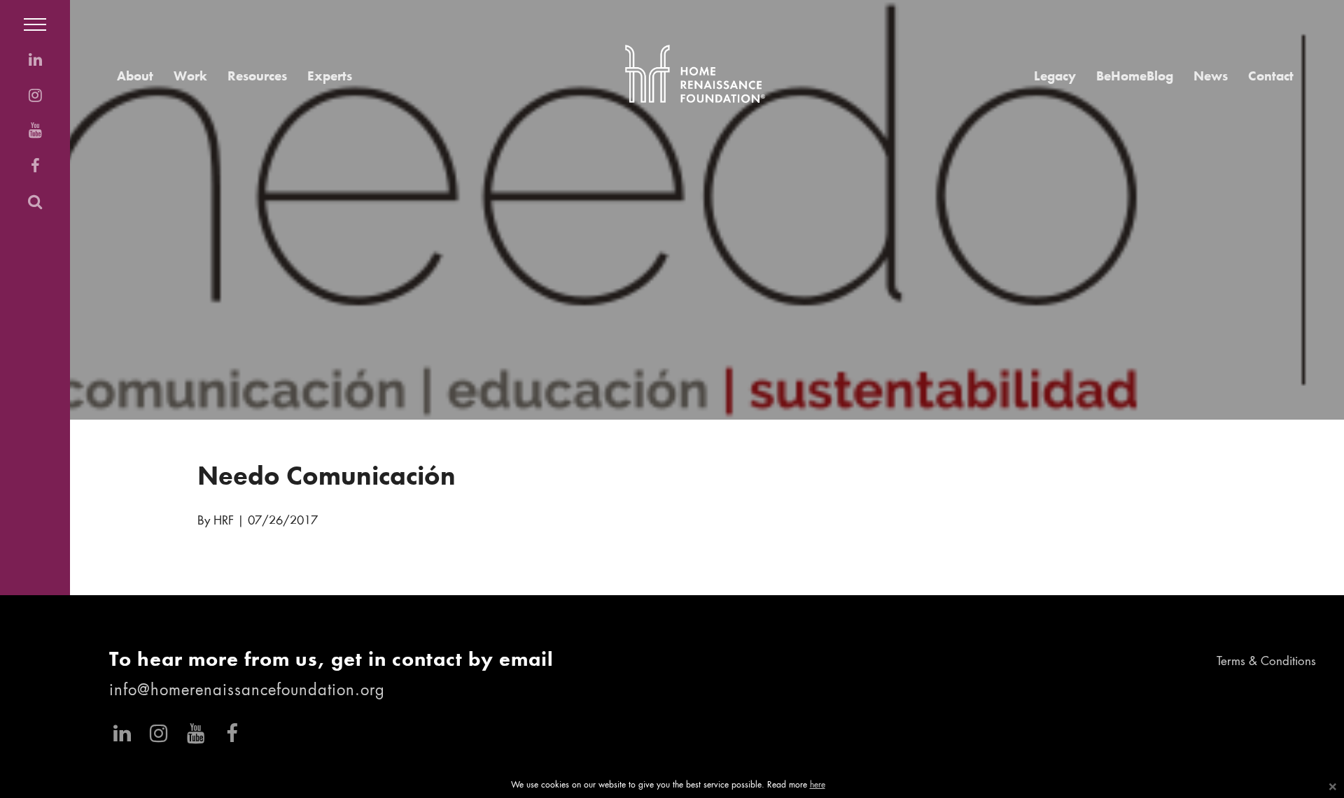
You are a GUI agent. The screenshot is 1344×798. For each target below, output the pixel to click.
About (135, 76)
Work (190, 76)
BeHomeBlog (1134, 76)
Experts (329, 76)
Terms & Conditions (1266, 662)
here (817, 785)
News (1211, 76)
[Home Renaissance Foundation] (695, 74)
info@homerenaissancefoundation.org (247, 691)
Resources (257, 76)
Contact (1271, 76)
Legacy (1055, 76)
